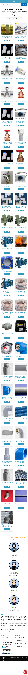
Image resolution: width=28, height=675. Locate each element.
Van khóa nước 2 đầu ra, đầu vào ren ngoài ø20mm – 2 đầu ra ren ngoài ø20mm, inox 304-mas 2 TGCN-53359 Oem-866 (7, 79)
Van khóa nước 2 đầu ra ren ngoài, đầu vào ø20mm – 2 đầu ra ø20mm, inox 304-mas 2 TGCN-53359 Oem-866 (7, 100)
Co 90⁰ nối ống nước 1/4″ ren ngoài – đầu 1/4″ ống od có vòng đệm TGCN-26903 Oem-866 (7, 164)
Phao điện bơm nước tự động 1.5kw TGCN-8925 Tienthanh (21, 249)
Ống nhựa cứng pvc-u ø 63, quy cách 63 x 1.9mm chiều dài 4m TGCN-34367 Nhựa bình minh (20, 483)
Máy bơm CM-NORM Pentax (7, 292)
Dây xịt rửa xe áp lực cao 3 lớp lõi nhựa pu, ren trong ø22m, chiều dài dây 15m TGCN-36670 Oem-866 (21, 58)
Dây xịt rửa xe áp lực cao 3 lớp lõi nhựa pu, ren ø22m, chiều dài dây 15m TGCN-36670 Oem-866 (7, 355)
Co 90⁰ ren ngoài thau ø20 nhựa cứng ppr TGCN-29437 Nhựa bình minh (20, 355)
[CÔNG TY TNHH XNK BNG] (14, 1)
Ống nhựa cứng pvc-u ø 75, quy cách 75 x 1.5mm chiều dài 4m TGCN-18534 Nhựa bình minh (7, 525)
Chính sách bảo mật (6, 644)
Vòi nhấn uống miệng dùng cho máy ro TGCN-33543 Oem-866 (7, 185)
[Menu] (26, 1)
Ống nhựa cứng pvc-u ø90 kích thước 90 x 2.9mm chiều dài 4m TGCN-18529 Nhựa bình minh (20, 398)
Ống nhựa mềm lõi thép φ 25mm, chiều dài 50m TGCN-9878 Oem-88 (20, 292)
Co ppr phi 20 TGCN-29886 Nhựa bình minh (21, 462)
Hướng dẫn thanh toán (7, 642)
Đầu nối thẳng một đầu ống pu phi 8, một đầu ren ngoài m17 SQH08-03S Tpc (20, 79)
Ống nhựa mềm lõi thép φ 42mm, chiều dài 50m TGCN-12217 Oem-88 (20, 313)
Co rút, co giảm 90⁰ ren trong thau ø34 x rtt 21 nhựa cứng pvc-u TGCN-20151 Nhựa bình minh (21, 440)
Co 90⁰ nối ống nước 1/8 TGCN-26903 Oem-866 (7, 58)
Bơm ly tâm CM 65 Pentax (20, 270)
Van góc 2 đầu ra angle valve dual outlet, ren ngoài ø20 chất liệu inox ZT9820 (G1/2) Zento (21, 37)
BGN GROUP (14, 658)
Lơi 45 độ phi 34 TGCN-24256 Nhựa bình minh (7, 504)
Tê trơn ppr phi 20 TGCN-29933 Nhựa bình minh (7, 398)
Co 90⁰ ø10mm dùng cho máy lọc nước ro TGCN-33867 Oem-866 (20, 207)
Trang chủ (3, 11)
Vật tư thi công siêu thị (16, 11)
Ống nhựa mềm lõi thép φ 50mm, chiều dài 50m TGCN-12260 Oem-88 (7, 313)
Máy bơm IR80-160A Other (21, 227)
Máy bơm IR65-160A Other (7, 227)
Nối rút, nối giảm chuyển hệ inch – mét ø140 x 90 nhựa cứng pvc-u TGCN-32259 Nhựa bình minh (7, 462)
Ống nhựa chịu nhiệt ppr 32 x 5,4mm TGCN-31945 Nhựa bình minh (21, 419)
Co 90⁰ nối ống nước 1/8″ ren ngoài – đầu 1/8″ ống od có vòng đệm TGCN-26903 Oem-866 (7, 122)
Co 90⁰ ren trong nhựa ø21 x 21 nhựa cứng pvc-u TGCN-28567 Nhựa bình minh (7, 419)
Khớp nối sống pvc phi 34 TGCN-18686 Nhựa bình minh (7, 334)
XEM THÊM (7, 40)
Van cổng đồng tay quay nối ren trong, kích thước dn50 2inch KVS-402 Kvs (21, 164)
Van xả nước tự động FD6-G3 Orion (21, 143)
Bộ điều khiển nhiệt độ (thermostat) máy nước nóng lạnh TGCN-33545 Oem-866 (21, 185)
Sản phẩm (9, 11)
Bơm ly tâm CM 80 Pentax (7, 248)
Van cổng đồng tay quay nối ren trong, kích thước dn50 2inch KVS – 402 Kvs (20, 100)
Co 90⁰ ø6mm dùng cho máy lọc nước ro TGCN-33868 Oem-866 (7, 207)
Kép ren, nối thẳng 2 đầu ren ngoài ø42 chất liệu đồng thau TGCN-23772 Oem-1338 (7, 37)
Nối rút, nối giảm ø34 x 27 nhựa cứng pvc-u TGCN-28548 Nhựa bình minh (7, 440)
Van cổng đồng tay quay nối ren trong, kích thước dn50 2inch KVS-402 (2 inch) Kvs (7, 143)
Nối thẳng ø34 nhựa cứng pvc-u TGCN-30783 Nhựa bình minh (20, 377)
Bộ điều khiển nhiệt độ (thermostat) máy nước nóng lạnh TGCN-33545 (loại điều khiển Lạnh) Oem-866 (21, 122)
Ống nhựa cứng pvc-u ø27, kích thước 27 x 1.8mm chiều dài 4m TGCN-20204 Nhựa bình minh (21, 504)
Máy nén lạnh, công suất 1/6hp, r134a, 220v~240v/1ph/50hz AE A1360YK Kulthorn (21, 334)
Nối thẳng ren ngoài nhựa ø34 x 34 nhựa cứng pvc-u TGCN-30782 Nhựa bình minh (7, 483)
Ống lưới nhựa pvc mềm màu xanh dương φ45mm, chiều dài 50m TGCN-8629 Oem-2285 (7, 270)
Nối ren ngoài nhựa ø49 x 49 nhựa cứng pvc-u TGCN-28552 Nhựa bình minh (7, 377)
